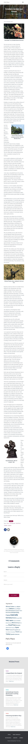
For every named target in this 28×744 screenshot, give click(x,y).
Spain (17, 627)
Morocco (14, 622)
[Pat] (14, 540)
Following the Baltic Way (13, 715)
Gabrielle (14, 615)
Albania (15, 606)
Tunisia (20, 631)
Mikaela (7, 622)
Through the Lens (16, 629)
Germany (9, 618)
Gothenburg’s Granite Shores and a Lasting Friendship (12, 693)
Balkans (11, 608)
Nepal (18, 622)
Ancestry (15, 737)
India (21, 617)
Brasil (10, 610)
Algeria (18, 606)
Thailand (11, 629)
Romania (18, 625)
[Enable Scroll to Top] (25, 741)
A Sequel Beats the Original (14, 673)
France (8, 615)
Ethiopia (13, 612)
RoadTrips (12, 625)
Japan (11, 620)
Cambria (21, 737)
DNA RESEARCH (8, 737)
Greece (14, 618)
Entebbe (5, 525)
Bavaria (15, 608)
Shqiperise (13, 627)
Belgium (18, 608)
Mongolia (10, 622)
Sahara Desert (8, 627)
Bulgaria (14, 610)
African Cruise (10, 606)
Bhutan (7, 610)
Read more (11, 681)
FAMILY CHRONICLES (16, 734)
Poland (7, 625)
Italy (7, 620)
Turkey (8, 634)
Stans (7, 629)
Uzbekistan (16, 634)
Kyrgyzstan (15, 620)
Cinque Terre (19, 610)
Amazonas (7, 608)
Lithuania (18, 620)
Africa (8, 523)
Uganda (9, 525)
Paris (21, 622)
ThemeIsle (18, 740)
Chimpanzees (12, 523)
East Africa (18, 523)
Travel (11, 521)
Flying (17, 612)
